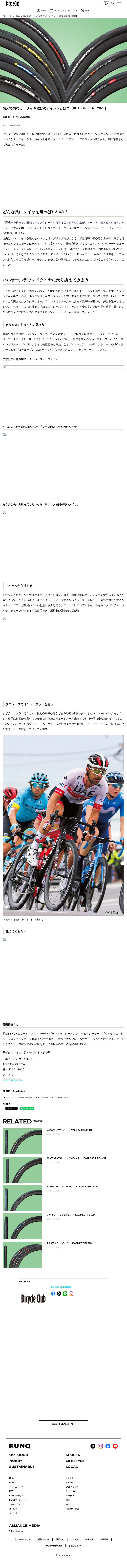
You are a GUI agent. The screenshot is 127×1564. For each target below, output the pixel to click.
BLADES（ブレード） (18, 1500)
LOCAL (72, 1467)
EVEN (11, 1491)
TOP (5, 16)
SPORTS (73, 1455)
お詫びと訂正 (75, 1545)
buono (68, 1504)
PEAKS (12, 1482)
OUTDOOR (18, 1455)
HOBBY (15, 1461)
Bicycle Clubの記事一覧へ (63, 1424)
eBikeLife (13, 1509)
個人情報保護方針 (54, 1545)
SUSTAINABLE (22, 1467)
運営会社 (60, 1539)
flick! (68, 1500)
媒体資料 (75, 1539)
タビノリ (13, 1513)
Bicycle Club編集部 (61, 1287)
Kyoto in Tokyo (72, 1509)
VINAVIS (69, 1482)
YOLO (11, 1531)
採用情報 (89, 1539)
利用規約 (104, 1539)
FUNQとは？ (24, 1539)
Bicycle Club (15, 16)
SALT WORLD (72, 1487)
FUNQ (11, 1478)
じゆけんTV (14, 1504)
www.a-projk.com (12, 1080)
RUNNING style (15, 1496)
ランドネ (70, 1478)
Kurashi (19, 1531)
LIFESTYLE (75, 1461)
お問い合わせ (43, 1539)
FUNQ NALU (71, 1496)
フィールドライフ (17, 1487)
